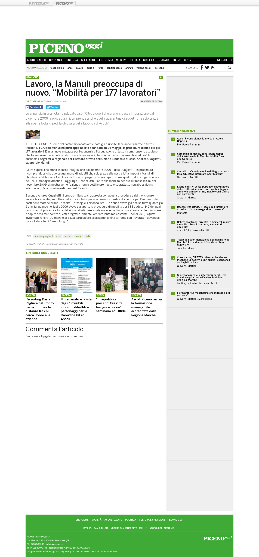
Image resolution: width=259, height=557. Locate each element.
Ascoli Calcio (36, 60)
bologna (159, 68)
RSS (213, 67)
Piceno (176, 60)
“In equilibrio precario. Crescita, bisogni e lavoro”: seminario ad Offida (111, 305)
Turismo (163, 60)
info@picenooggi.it (55, 544)
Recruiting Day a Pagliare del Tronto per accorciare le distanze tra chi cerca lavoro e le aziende (40, 309)
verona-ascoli (144, 68)
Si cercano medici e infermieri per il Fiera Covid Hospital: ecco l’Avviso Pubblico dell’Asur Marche (201, 278)
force (100, 68)
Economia (106, 60)
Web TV (121, 60)
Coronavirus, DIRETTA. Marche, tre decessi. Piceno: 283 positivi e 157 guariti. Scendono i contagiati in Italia (203, 260)
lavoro (67, 236)
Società (148, 60)
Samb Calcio (101, 528)
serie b (90, 68)
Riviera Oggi (38, 3)
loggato (46, 336)
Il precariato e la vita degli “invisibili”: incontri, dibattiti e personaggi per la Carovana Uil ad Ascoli (76, 309)
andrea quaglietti (44, 236)
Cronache (56, 60)
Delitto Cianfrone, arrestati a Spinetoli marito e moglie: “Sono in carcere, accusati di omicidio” (204, 225)
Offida (100, 295)
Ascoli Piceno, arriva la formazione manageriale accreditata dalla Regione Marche (146, 307)
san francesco (114, 68)
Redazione (34, 101)
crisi (58, 236)
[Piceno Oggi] (65, 54)
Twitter (207, 67)
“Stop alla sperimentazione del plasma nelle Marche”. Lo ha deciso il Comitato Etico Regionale (203, 242)
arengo (129, 68)
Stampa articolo (152, 101)
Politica (134, 60)
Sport (188, 60)
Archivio (169, 528)
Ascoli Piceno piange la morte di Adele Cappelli (200, 140)
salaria (79, 68)
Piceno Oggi (64, 3)
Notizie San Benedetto (123, 528)
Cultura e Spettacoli (81, 60)
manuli (78, 236)
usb (88, 236)
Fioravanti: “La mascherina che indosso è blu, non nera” (203, 294)
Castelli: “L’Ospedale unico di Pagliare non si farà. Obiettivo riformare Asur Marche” (203, 173)
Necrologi (224, 60)
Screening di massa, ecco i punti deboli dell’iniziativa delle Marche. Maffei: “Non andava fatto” (201, 156)
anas (70, 68)
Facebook (201, 67)
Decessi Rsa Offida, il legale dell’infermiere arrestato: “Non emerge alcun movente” (202, 208)
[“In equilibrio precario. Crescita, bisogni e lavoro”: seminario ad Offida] (112, 292)
